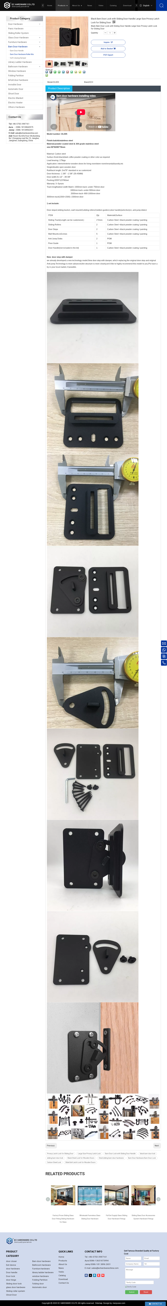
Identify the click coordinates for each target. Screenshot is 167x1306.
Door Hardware (15, 24)
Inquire (107, 42)
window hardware (40, 1276)
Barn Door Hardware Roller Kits (22, 54)
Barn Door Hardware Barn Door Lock (142, 1158)
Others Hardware (16, 107)
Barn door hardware (41, 1261)
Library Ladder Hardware (20, 62)
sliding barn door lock (55, 1158)
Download (127, 5)
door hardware (13, 1268)
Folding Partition (16, 75)
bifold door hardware (18, 80)
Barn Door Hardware (18, 46)
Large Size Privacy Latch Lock (89, 1154)
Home (49, 5)
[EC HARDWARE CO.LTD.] (23, 1241)
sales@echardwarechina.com (105, 1268)
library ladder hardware (42, 1272)
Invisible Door (14, 84)
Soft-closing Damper (18, 58)
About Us (76, 5)
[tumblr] (98, 1275)
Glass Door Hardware (18, 37)
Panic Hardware (15, 28)
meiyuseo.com (119, 1303)
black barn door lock (147, 1154)
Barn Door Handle (17, 51)
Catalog (113, 5)
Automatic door (39, 1287)
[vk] (102, 1275)
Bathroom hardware (41, 1265)
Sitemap (98, 1303)
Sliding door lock (14, 1283)
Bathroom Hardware (18, 66)
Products (61, 5)
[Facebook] (86, 1275)
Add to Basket (107, 48)
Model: (50, 82)
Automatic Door (15, 89)
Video (101, 5)
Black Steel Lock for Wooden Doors (81, 1158)
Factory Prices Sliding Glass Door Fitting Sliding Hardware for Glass (63, 1218)
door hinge (11, 1280)
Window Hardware (17, 71)
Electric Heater (15, 102)
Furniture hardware (41, 1268)
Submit (131, 1292)
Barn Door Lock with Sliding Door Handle (120, 1154)
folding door (38, 1283)
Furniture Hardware (17, 42)
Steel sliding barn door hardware (111, 1158)
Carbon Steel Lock (54, 1162)
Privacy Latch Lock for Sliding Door (60, 1154)
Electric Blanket (15, 98)
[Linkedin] (94, 1275)
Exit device (11, 1265)
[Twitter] (90, 1275)
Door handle (11, 1272)
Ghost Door (13, 93)
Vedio (61, 1272)
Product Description (59, 88)
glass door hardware (15, 1287)
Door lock (10, 1276)
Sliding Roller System (18, 33)
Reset (146, 1292)
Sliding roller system (15, 1291)
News (89, 5)
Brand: (86, 82)
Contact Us (64, 1283)
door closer (11, 1261)
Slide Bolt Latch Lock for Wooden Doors (80, 1162)
